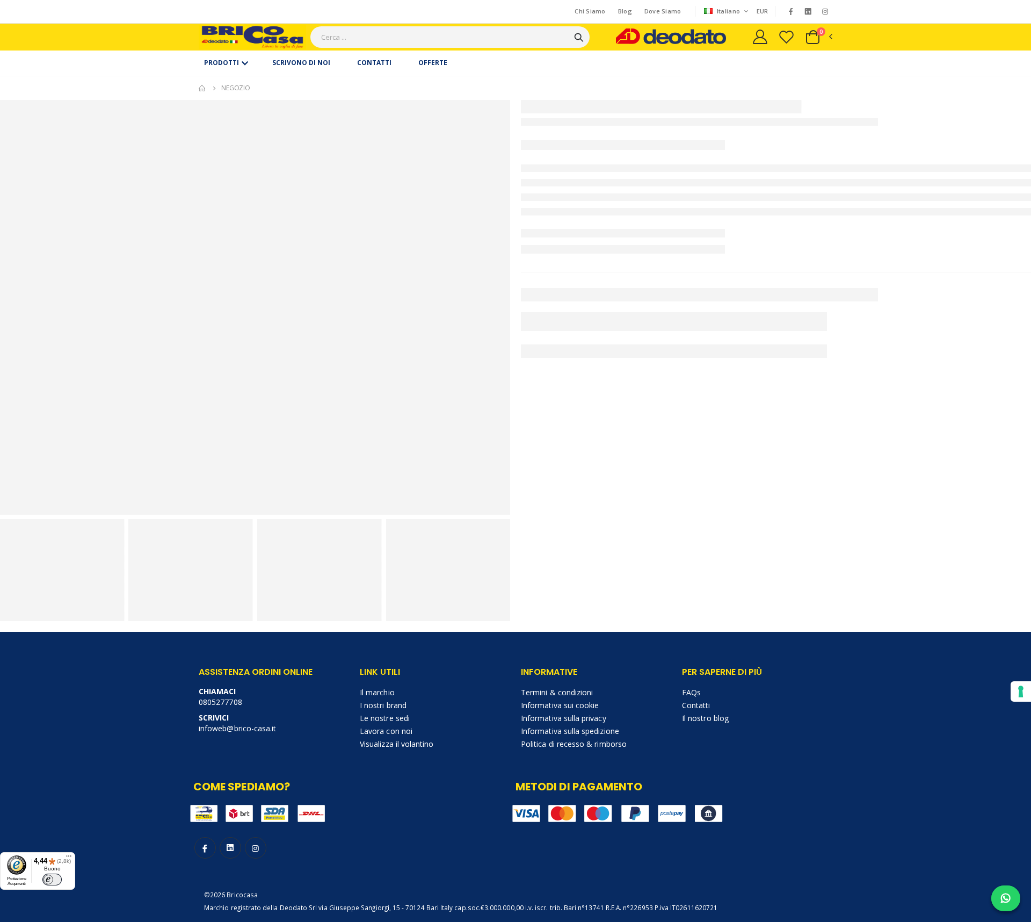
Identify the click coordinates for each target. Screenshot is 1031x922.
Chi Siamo (590, 11)
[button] (818, 37)
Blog (625, 11)
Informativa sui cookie (560, 705)
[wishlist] (786, 36)
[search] (579, 37)
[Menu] (68, 858)
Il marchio (377, 692)
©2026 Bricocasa (231, 894)
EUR (762, 11)
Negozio (235, 87)
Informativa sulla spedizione (570, 731)
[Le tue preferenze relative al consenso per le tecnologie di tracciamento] (1021, 691)
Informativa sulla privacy (563, 718)
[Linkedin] (808, 12)
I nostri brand (383, 705)
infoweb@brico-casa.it (237, 728)
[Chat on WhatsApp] (1005, 898)
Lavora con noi (386, 731)
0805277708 (220, 702)
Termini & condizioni (557, 692)
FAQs (691, 692)
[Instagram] (825, 11)
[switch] (52, 879)
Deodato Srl (298, 907)
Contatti (696, 705)
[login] (760, 36)
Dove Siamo (662, 11)
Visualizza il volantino (397, 744)
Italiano (728, 11)
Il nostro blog (705, 718)
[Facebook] (790, 11)
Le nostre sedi (385, 718)
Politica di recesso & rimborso (574, 744)
